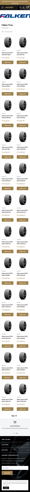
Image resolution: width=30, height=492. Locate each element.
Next (13, 416)
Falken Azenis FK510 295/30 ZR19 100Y (22, 400)
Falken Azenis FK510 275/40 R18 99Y (22, 337)
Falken (4, 50)
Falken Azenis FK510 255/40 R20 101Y (22, 211)
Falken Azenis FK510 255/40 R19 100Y (7, 211)
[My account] (23, 7)
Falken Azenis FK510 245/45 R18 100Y (22, 148)
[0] (27, 7)
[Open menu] (2, 7)
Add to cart (7, 62)
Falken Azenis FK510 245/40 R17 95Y (22, 116)
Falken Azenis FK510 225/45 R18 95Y (22, 85)
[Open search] (20, 7)
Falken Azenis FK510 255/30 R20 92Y (22, 179)
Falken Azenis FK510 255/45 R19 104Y (22, 242)
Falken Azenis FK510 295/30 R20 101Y (7, 400)
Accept (6, 488)
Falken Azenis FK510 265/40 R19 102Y (7, 305)
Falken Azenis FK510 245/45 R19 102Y (7, 179)
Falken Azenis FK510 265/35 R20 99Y (22, 274)
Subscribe (7, 473)
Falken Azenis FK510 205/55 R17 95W (7, 53)
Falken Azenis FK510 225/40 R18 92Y (7, 85)
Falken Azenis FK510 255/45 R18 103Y (7, 242)
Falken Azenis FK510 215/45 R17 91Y (22, 53)
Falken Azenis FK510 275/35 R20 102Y (7, 337)
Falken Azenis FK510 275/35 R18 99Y (22, 305)
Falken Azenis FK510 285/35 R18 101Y (7, 369)
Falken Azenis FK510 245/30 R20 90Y (7, 116)
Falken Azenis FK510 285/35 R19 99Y (22, 369)
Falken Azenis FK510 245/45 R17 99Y (7, 148)
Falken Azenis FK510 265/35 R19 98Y (7, 274)
